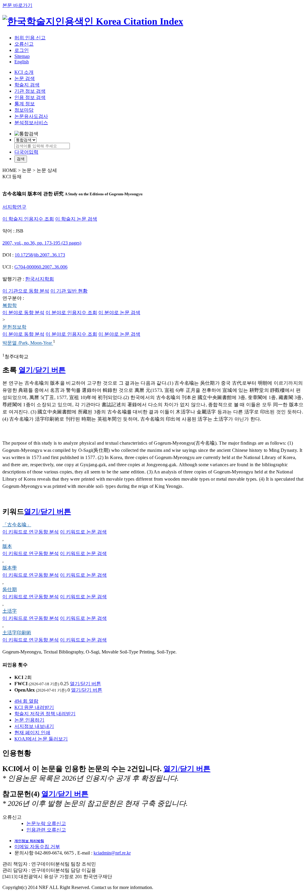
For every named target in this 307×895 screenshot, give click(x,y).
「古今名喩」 (16, 524)
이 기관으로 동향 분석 (25, 290)
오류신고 (24, 44)
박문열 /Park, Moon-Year (27, 343)
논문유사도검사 (31, 116)
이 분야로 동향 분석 (23, 312)
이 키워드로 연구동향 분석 (30, 531)
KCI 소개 (24, 72)
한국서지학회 (39, 278)
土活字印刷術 (16, 632)
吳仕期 (9, 589)
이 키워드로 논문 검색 (83, 531)
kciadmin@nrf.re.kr (112, 852)
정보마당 (24, 110)
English (21, 61)
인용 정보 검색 (30, 97)
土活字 (9, 611)
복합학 (9, 305)
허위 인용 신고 (30, 37)
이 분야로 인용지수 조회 (71, 312)
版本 (7, 546)
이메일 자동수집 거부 (37, 846)
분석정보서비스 (31, 122)
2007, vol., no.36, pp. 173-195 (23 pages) (41, 242)
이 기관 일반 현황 (69, 290)
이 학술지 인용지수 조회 (28, 218)
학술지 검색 (27, 84)
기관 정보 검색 (30, 91)
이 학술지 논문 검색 (76, 218)
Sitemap (22, 56)
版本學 (9, 567)
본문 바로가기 (17, 5)
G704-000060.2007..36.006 (40, 266)
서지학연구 (14, 206)
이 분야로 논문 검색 (119, 312)
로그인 (21, 50)
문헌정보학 (14, 326)
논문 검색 (24, 78)
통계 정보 (24, 103)
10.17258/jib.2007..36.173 (40, 254)
